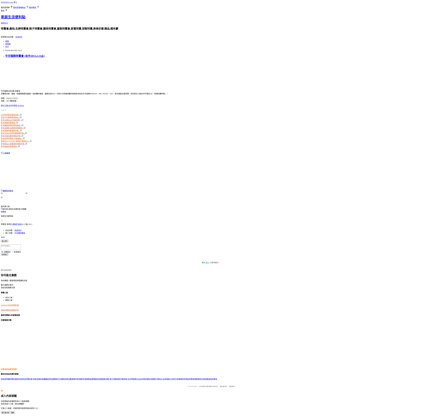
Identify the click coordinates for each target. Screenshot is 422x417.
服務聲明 (232, 386)
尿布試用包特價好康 (25, 379)
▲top (3, 237)
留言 (20, 224)
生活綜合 (18, 37)
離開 (12, 412)
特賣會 (3, 212)
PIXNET (194, 386)
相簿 (7, 41)
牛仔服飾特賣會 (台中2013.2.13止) (25, 55)
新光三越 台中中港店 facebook (12, 106)
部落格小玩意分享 (171, 379)
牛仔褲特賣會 (20, 233)
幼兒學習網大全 (133, 379)
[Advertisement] (17, 73)
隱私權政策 (223, 386)
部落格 (8, 44)
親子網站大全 (159, 379)
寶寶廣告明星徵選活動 (100, 379)
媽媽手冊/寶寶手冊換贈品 (81, 379)
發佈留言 (4, 254)
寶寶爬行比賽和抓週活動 (62, 379)
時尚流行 (18, 230)
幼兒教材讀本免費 (147, 379)
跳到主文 (4, 23)
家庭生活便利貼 (13, 17)
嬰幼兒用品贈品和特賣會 (207, 379)
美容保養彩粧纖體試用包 (42, 379)
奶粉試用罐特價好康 (9, 379)
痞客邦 (15, 224)
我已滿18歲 (5, 412)
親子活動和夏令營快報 (118, 379)
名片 (7, 47)
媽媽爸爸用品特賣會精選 (188, 379)
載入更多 (4, 241)
